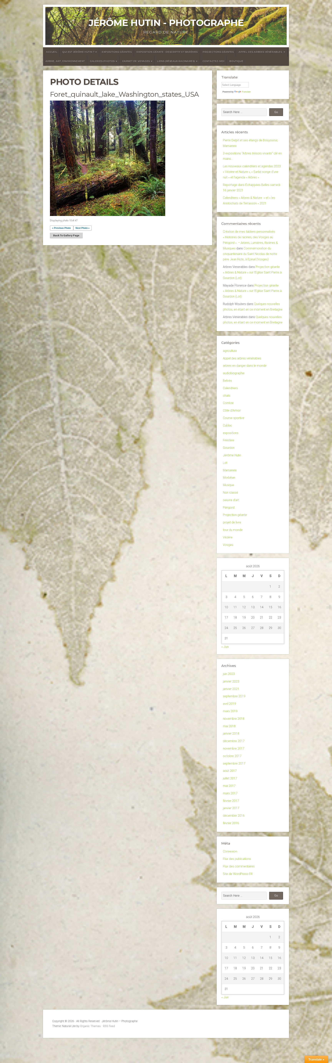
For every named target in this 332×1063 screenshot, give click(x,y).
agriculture (230, 351)
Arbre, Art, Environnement (65, 61)
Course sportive (233, 418)
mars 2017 (230, 793)
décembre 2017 (234, 741)
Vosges (228, 545)
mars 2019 (230, 711)
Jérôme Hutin (232, 455)
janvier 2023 (231, 681)
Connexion (230, 851)
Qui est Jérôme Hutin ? (78, 51)
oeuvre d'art (231, 500)
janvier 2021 (231, 689)
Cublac (227, 425)
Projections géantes (218, 51)
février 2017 (231, 801)
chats (226, 395)
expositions (230, 433)
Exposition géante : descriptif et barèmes (167, 51)
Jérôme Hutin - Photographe (166, 22)
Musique (228, 485)
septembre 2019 (234, 696)
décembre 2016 (234, 815)
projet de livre (232, 522)
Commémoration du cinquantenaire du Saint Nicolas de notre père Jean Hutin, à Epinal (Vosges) (250, 254)
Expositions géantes (117, 51)
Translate (246, 92)
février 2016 (231, 823)
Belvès (227, 380)
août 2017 (230, 771)
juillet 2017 (230, 778)
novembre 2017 (233, 748)
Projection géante (235, 515)
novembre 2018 (233, 719)
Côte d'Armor (232, 410)
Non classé (230, 492)
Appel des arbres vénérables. (261, 51)
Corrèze (228, 403)
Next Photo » (83, 228)
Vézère (227, 537)
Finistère (228, 440)
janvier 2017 (231, 808)
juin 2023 (229, 674)
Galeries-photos (102, 61)
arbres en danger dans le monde (244, 365)
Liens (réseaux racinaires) (176, 61)
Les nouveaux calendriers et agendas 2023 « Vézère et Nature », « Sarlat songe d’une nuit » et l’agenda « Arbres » (252, 171)
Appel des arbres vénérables (242, 358)
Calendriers (230, 388)
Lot (225, 463)
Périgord (228, 507)
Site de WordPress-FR (238, 874)
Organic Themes (90, 1026)
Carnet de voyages (136, 61)
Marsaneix (230, 470)
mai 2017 (229, 786)
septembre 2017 (234, 763)
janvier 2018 (231, 733)
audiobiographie (234, 373)
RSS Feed (109, 1026)
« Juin (225, 647)
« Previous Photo (61, 228)
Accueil (51, 51)
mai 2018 (229, 726)
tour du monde (233, 530)
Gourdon (229, 448)
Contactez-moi (214, 61)
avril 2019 (229, 704)
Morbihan (229, 477)
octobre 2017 (232, 756)
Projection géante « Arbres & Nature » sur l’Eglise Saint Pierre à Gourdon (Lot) (252, 272)
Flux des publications (237, 859)
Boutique (236, 61)
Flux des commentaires (239, 866)
